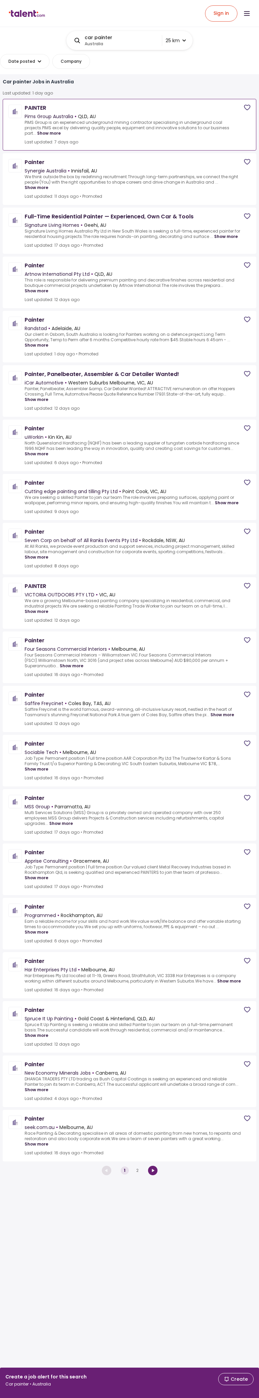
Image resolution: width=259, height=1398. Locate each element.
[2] (152, 1170)
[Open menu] (247, 13)
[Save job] (247, 107)
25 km (173, 40)
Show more (49, 133)
